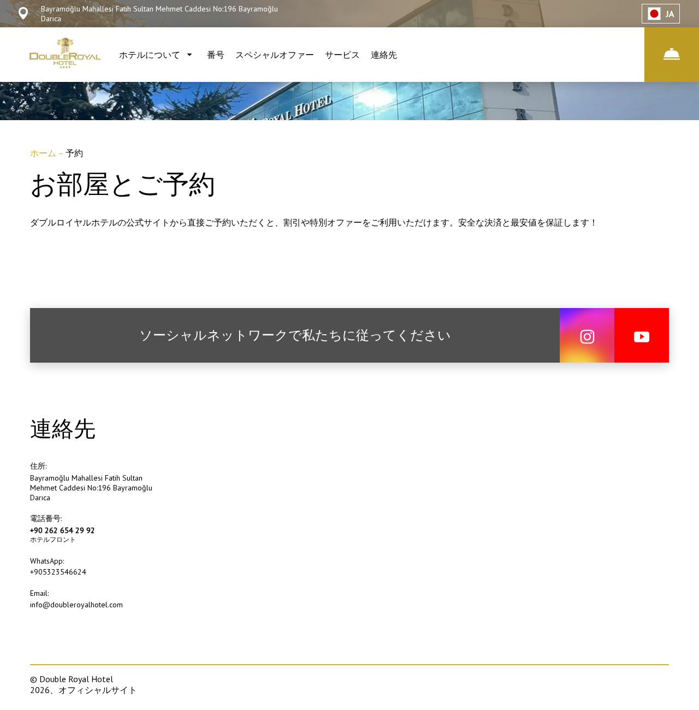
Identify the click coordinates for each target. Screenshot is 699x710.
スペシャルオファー (274, 54)
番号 (215, 54)
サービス (342, 54)
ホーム (44, 152)
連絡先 (384, 54)
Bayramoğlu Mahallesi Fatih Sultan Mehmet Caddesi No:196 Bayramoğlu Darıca (91, 487)
